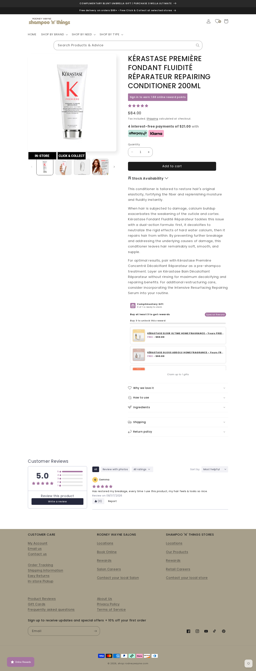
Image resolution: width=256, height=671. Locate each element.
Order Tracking (40, 565)
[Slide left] (32, 167)
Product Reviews (42, 599)
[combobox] (128, 45)
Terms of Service (111, 609)
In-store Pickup (40, 581)
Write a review (57, 501)
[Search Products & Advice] (197, 45)
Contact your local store (187, 577)
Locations (105, 543)
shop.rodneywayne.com (133, 663)
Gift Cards (36, 604)
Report (112, 501)
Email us (35, 548)
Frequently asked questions (51, 609)
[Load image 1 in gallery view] (45, 167)
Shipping (152, 118)
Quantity (134, 144)
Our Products (177, 552)
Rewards (104, 560)
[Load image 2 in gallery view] (63, 167)
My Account (38, 543)
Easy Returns (38, 576)
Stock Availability (148, 178)
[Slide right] (114, 167)
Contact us (37, 554)
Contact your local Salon (118, 577)
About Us (104, 599)
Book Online (107, 552)
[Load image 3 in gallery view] (82, 167)
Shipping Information (45, 570)
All (95, 469)
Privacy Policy (108, 604)
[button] (54, 34)
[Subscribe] (95, 631)
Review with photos (115, 469)
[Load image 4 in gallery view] (100, 167)
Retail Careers (178, 569)
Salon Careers (109, 569)
